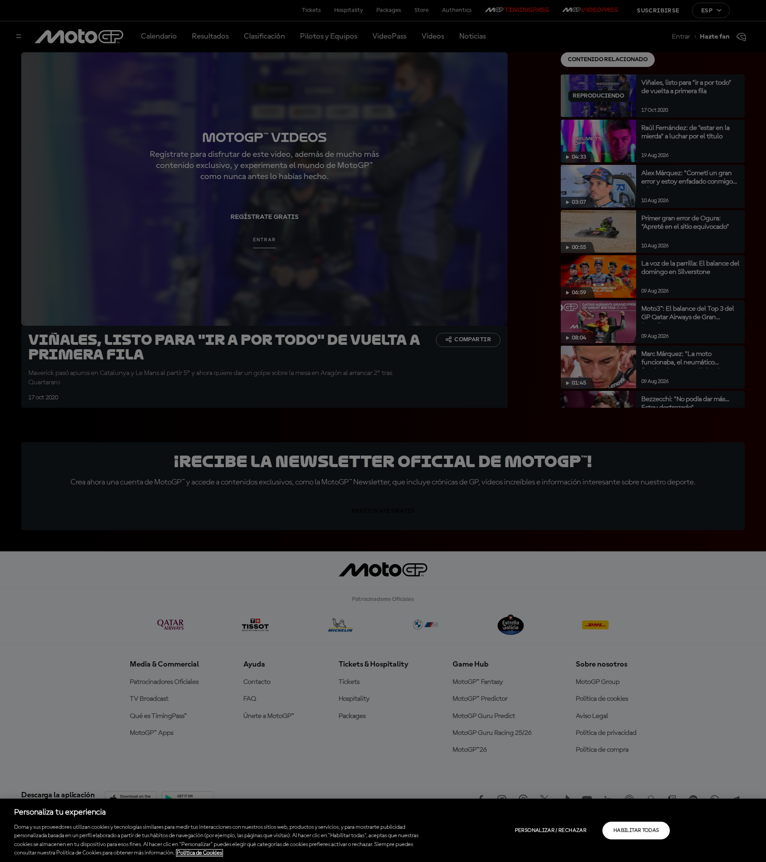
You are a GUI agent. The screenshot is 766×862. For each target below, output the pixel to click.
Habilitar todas (636, 830)
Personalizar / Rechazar (550, 830)
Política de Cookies (199, 853)
